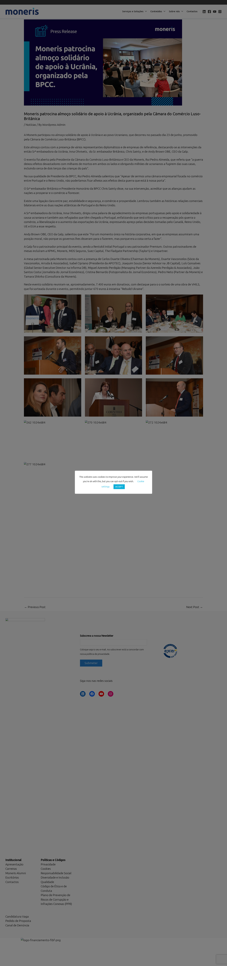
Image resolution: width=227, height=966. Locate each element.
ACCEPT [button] (119, 487)
